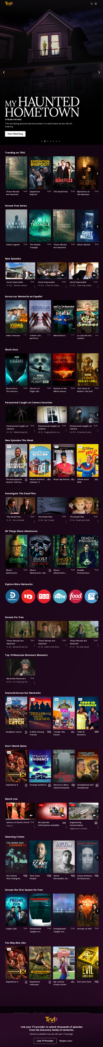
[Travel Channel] (9, 4)
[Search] (91, 4)
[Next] (99, 72)
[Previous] (4, 72)
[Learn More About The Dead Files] (34, 521)
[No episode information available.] (66, 827)
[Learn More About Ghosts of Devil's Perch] (34, 827)
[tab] (41, 141)
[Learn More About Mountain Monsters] (34, 683)
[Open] (96, 4)
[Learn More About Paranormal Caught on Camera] (34, 430)
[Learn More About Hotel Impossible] (34, 287)
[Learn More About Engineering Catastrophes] (98, 827)
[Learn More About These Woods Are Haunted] (34, 645)
